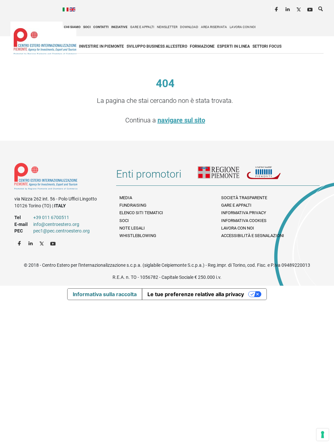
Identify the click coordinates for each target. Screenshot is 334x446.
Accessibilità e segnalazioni (252, 235)
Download (189, 27)
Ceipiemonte (45, 41)
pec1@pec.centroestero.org (61, 230)
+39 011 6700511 (51, 217)
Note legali (132, 228)
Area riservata (214, 27)
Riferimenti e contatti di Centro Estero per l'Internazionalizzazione (60, 177)
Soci (87, 27)
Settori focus (266, 46)
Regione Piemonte (222, 176)
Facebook (277, 8)
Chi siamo (72, 27)
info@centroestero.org (56, 224)
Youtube (310, 8)
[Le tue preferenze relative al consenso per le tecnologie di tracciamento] (322, 434)
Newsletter (167, 27)
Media (125, 197)
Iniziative (119, 27)
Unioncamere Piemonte (271, 176)
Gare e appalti (142, 27)
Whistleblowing (137, 235)
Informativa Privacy (243, 212)
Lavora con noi (243, 27)
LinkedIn (288, 8)
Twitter (299, 8)
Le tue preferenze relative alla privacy (195, 294)
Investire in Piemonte (101, 46)
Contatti (101, 27)
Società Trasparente (244, 197)
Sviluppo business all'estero (157, 46)
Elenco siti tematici (141, 212)
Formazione (202, 46)
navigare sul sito (181, 120)
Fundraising (132, 205)
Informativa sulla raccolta (105, 294)
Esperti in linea (233, 46)
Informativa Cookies (243, 220)
